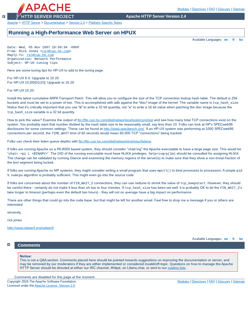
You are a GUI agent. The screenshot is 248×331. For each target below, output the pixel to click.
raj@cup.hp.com (55, 51)
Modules (183, 9)
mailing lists (177, 268)
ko (241, 39)
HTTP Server (31, 22)
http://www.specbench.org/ (124, 129)
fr (234, 39)
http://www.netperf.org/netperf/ (30, 228)
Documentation (54, 22)
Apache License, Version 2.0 (55, 285)
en (226, 39)
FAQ (212, 9)
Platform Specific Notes (105, 22)
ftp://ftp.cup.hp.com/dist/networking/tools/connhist (115, 120)
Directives (199, 9)
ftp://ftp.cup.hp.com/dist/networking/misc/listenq (115, 141)
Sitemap (239, 9)
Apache (12, 22)
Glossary (224, 9)
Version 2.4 (77, 22)
